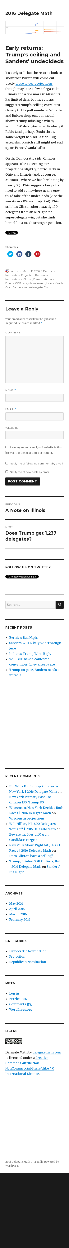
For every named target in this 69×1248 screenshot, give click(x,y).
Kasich (59, 283)
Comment (12, 332)
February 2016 (19, 919)
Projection (27, 275)
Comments (20, 1004)
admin (15, 271)
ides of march (36, 283)
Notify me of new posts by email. (30, 471)
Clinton (27, 279)
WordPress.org (20, 1009)
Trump (48, 287)
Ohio (8, 287)
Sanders (18, 287)
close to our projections (34, 83)
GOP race (21, 283)
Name (10, 390)
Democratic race (43, 279)
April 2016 (17, 909)
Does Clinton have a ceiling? (31, 856)
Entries (18, 999)
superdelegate (33, 287)
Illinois (50, 283)
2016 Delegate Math (29, 13)
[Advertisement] (34, 722)
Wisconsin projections (27, 818)
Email (10, 409)
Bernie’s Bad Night (23, 637)
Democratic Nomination (28, 951)
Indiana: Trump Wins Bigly (30, 654)
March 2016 (18, 914)
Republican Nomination (27, 962)
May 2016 (16, 903)
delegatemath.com (47, 1052)
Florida (9, 283)
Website (11, 427)
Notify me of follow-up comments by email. (36, 463)
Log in (14, 993)
